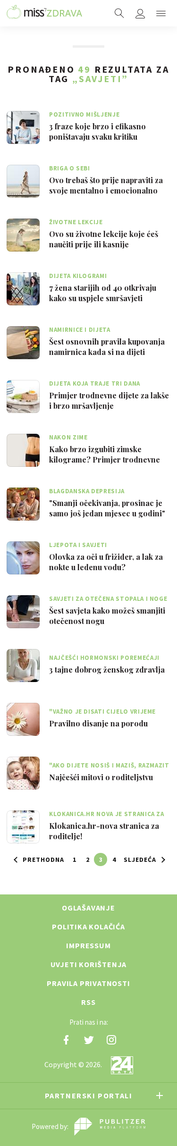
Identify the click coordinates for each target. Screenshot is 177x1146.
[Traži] (119, 13)
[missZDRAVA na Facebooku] (66, 1039)
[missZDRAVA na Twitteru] (88, 1039)
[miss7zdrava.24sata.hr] (44, 13)
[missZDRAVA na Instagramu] (111, 1039)
